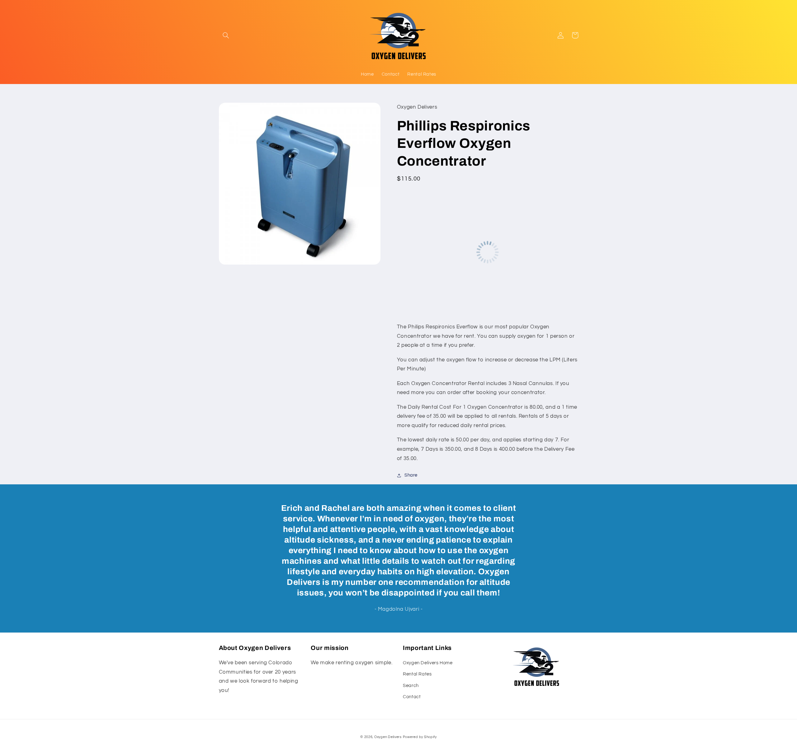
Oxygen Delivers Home (428, 663)
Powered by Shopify (420, 737)
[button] (226, 35)
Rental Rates (417, 674)
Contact (412, 696)
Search (411, 685)
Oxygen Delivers (388, 737)
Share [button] (410, 475)
